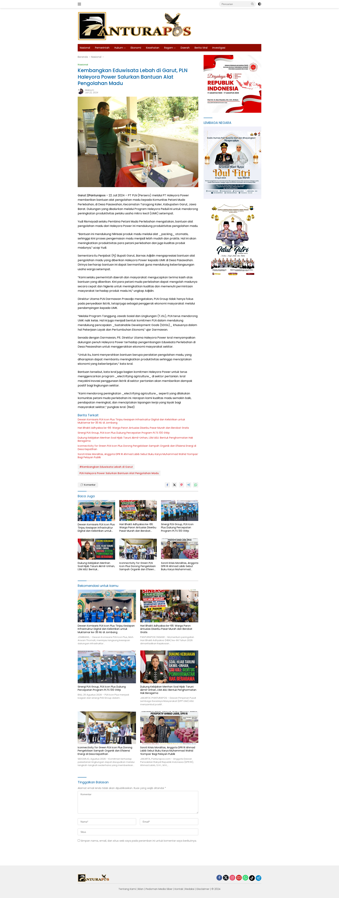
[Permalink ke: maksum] (80, 91)
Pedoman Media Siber (159, 889)
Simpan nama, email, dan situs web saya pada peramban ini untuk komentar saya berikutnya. (139, 841)
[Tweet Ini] (174, 485)
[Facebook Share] (167, 485)
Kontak (179, 889)
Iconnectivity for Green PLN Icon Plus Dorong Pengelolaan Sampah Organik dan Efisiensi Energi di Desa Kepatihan (137, 447)
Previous (247, 191)
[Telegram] (258, 878)
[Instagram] (232, 878)
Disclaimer (203, 889)
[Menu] (80, 4)
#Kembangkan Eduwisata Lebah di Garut (106, 467)
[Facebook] (219, 878)
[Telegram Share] (188, 485)
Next (254, 191)
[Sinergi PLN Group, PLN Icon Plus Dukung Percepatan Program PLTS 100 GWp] (179, 510)
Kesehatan (152, 47)
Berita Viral (201, 47)
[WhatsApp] (245, 878)
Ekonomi (136, 47)
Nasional (85, 47)
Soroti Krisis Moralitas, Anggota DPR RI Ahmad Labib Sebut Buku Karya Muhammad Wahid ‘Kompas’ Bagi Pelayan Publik (138, 456)
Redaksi (189, 889)
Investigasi (218, 47)
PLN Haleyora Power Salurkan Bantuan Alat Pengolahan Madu (119, 473)
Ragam (168, 47)
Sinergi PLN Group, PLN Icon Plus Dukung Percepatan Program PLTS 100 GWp (124, 432)
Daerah (185, 47)
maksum (89, 90)
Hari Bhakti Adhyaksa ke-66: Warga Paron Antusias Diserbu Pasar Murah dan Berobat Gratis (133, 427)
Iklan (141, 889)
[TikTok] (252, 878)
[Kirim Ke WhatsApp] (195, 485)
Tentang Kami (127, 889)
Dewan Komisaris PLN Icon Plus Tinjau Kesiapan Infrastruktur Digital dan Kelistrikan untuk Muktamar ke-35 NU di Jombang (131, 421)
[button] (252, 4)
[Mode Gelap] (259, 4)
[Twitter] (226, 878)
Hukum (118, 47)
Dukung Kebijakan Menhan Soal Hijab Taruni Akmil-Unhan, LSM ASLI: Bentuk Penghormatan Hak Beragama (135, 439)
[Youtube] (239, 878)
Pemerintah (102, 47)
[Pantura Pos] (135, 26)
